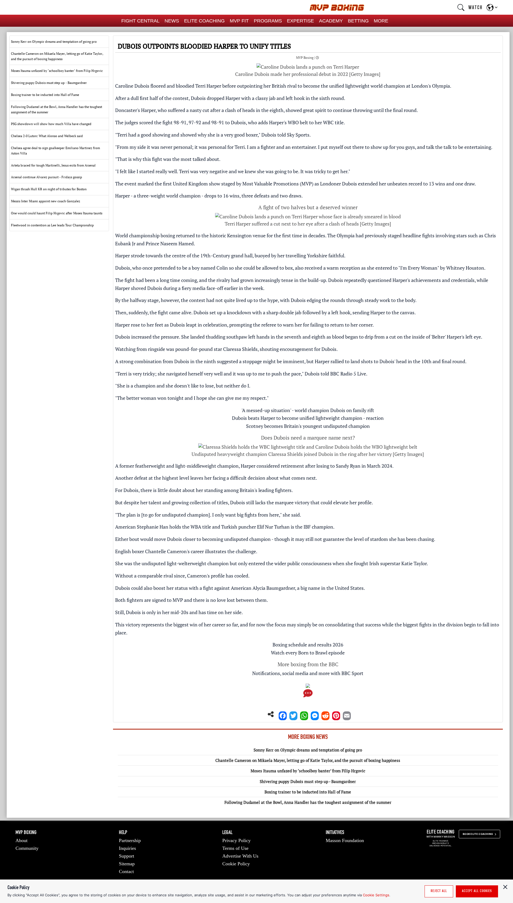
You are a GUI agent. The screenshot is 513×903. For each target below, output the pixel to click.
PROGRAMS (268, 21)
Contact (126, 871)
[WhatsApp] (304, 714)
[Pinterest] (336, 714)
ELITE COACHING (204, 21)
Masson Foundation (345, 840)
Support (126, 856)
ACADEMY (331, 21)
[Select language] (492, 7)
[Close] (505, 887)
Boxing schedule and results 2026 (308, 644)
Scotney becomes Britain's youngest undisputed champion (308, 426)
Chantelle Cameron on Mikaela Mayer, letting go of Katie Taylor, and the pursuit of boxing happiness (307, 760)
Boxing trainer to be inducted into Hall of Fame (308, 792)
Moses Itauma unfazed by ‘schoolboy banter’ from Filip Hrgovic (308, 770)
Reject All (439, 891)
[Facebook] (282, 714)
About (21, 840)
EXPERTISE (300, 21)
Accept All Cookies (477, 891)
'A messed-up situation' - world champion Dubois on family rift (308, 410)
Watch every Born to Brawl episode (308, 652)
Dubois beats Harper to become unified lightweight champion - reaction (308, 418)
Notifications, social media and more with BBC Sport (307, 673)
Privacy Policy (236, 840)
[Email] (346, 714)
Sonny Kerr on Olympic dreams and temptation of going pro (308, 750)
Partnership (130, 840)
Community (26, 848)
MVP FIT (239, 21)
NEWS (172, 21)
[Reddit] (325, 714)
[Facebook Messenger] (314, 714)
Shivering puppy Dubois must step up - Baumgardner (308, 781)
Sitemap (127, 863)
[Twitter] (293, 714)
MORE (381, 21)
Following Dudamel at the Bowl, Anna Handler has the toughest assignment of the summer (307, 802)
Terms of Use (235, 848)
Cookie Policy (236, 863)
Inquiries (127, 848)
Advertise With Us (240, 856)
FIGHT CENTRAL (140, 21)
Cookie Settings (376, 895)
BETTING (358, 21)
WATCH (475, 7)
